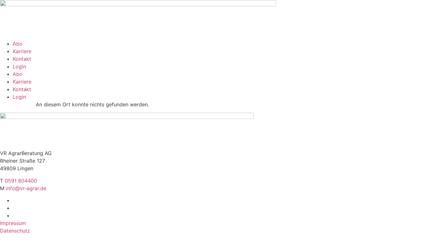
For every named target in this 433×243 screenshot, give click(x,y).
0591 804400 (21, 181)
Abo (18, 43)
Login (19, 66)
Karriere (22, 51)
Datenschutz (15, 230)
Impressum (13, 223)
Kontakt (22, 59)
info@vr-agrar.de (26, 188)
